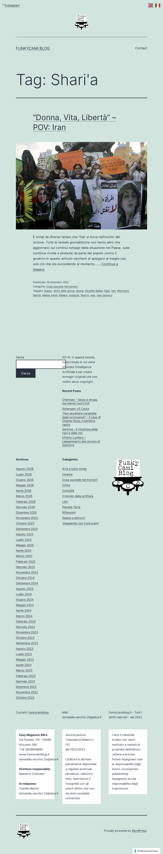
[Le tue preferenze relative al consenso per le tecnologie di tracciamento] (146, 851)
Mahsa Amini (49, 295)
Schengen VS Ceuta (75, 408)
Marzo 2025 (24, 556)
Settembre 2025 (27, 529)
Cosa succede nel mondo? (62, 286)
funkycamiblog (39, 712)
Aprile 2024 (24, 610)
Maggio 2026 (25, 485)
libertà (37, 295)
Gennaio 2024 (25, 627)
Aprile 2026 (23, 490)
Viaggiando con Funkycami (80, 523)
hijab (107, 290)
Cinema (67, 474)
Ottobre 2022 (25, 697)
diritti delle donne (64, 290)
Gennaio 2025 (25, 567)
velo (92, 295)
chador (48, 290)
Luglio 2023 (24, 654)
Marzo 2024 (24, 616)
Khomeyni (123, 290)
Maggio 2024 (25, 605)
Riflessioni (69, 512)
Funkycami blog (33, 48)
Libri (65, 501)
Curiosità (68, 490)
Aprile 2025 (23, 550)
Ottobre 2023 (25, 637)
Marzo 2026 (24, 496)
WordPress (139, 830)
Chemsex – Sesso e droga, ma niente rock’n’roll (80, 401)
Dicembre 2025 (26, 512)
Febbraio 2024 (26, 621)
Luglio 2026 (24, 474)
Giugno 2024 (25, 599)
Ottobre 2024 (25, 577)
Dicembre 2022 (26, 686)
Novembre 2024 (27, 572)
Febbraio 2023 (25, 676)
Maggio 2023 (25, 659)
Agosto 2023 (24, 648)
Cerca (20, 357)
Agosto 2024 (25, 588)
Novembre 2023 (27, 632)
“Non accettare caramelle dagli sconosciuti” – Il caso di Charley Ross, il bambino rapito (81, 419)
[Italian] (157, 5)
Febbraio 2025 (25, 561)
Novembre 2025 (27, 518)
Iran (113, 290)
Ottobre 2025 (25, 523)
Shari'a (85, 295)
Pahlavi (63, 295)
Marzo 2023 (24, 670)
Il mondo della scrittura (77, 496)
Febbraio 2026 (25, 501)
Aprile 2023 (23, 665)
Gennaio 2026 (25, 507)
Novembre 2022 (27, 692)
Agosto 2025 (24, 534)
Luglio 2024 (24, 594)
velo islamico (104, 295)
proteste (74, 295)
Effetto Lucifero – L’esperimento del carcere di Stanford (81, 441)
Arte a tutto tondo (74, 468)
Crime (66, 485)
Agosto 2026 (24, 468)
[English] (150, 5)
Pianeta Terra (71, 507)
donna (80, 290)
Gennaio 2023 (25, 681)
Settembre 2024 (27, 583)
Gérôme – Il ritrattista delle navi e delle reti (80, 431)
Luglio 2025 (24, 539)
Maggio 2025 (25, 545)
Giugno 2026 (24, 479)
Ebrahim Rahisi (94, 290)
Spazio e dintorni (73, 518)
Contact (141, 48)
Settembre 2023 (27, 643)
